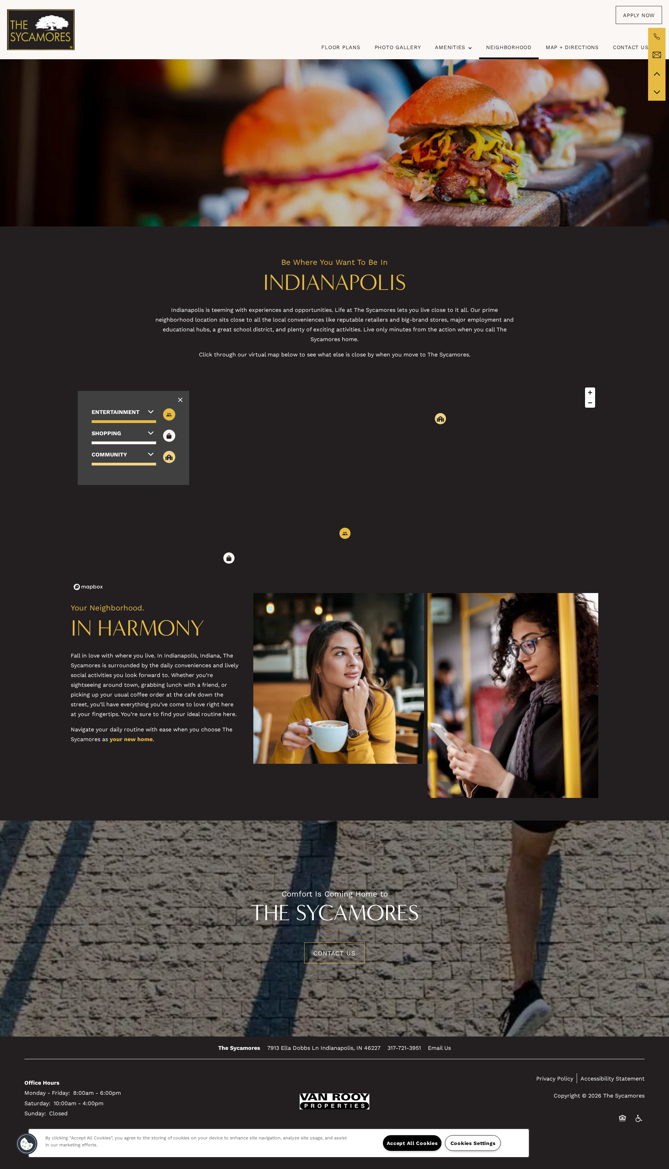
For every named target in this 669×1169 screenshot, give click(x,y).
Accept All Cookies (412, 1143)
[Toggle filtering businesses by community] (169, 457)
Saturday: (37, 1103)
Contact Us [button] (334, 952)
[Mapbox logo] (88, 587)
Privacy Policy (554, 1078)
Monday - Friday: (47, 1093)
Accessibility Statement (612, 1078)
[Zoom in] (590, 392)
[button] (639, 15)
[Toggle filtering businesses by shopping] (169, 436)
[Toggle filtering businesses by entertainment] (169, 414)
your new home (131, 739)
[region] (335, 488)
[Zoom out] (590, 403)
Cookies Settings (473, 1143)
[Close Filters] (180, 400)
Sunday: (35, 1113)
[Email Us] (657, 55)
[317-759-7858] (657, 36)
